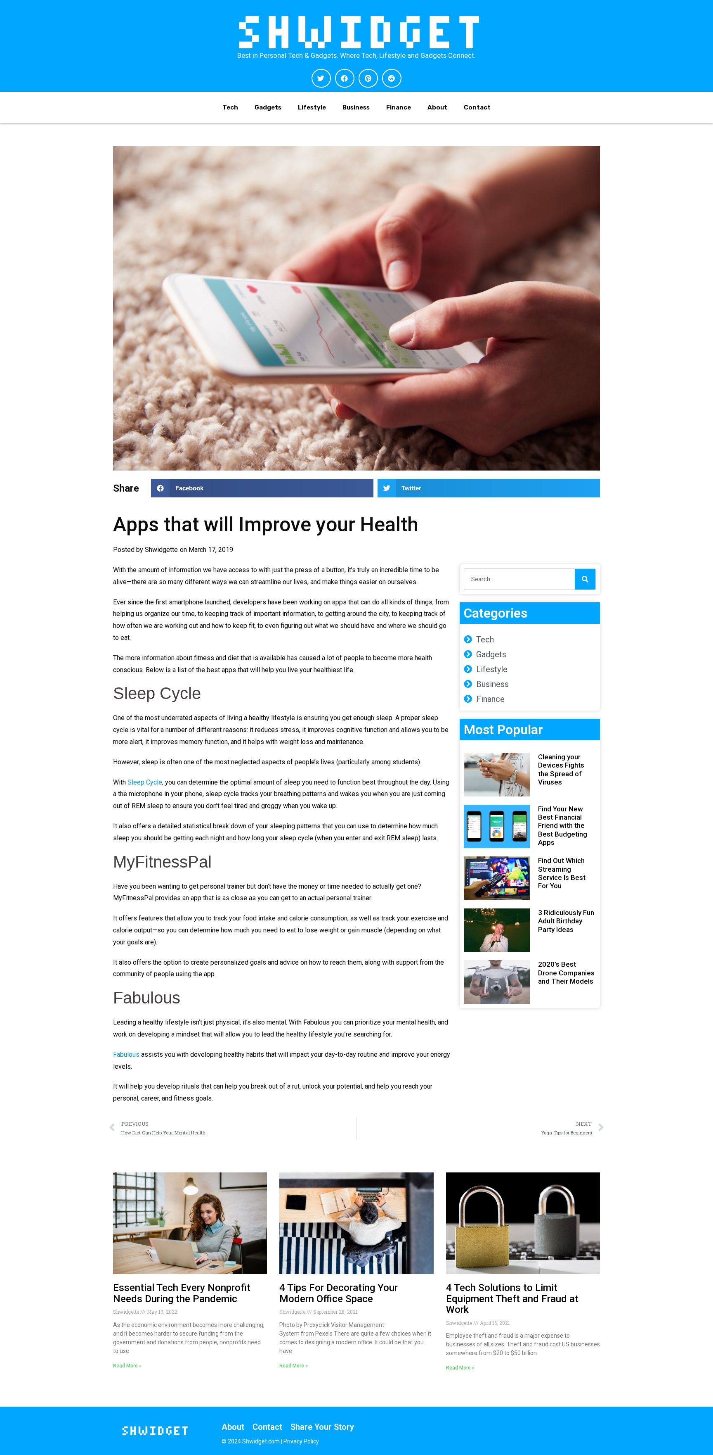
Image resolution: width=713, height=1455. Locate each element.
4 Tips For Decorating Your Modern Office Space (338, 1293)
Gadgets (268, 107)
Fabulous (126, 1054)
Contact (477, 107)
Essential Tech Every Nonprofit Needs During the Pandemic (181, 1293)
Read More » (127, 1366)
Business (356, 107)
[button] (321, 78)
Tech (230, 107)
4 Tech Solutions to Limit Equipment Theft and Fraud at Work (512, 1298)
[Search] (585, 579)
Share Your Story (322, 1427)
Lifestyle (312, 107)
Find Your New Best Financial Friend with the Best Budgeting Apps (562, 826)
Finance (398, 107)
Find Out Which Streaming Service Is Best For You (562, 873)
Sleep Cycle (144, 782)
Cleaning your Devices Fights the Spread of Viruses (561, 769)
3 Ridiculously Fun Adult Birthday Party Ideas (566, 921)
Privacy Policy (301, 1441)
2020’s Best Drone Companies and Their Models (566, 972)
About (437, 107)
